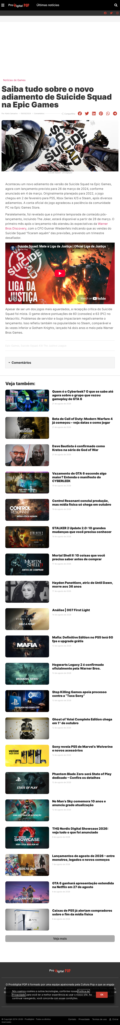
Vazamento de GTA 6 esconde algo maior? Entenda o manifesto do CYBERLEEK (79, 477)
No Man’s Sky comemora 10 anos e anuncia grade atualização (79, 803)
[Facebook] (105, 13)
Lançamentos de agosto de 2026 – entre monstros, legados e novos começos (83, 858)
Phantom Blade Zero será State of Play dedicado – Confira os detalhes (81, 776)
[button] (115, 5)
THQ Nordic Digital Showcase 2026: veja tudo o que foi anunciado (80, 830)
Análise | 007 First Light (71, 610)
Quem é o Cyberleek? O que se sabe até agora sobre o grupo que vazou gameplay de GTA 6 (82, 395)
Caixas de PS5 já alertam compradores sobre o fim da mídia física (82, 912)
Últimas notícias (48, 5)
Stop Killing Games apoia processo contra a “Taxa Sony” (79, 694)
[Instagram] (117, 13)
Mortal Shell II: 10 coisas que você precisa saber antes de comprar (78, 557)
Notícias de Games (14, 80)
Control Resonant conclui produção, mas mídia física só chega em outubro (81, 502)
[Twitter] (111, 13)
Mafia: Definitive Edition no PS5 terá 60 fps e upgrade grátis (82, 639)
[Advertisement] (60, 45)
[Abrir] (3, 5)
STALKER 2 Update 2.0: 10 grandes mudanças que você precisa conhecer (82, 530)
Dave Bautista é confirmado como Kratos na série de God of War (78, 448)
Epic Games (12, 345)
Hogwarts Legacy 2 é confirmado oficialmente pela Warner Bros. (78, 666)
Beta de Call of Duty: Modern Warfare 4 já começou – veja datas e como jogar (82, 420)
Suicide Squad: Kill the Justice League (43, 345)
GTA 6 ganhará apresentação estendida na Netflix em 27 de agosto (83, 885)
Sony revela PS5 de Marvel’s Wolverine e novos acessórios (82, 748)
